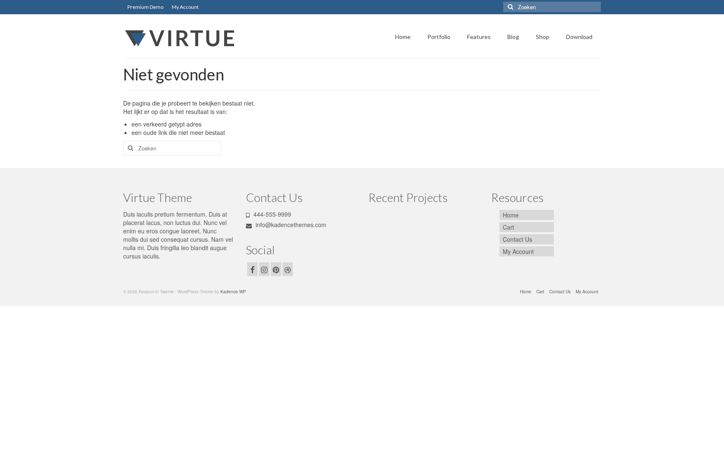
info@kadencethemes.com (290, 224)
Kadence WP (233, 292)
